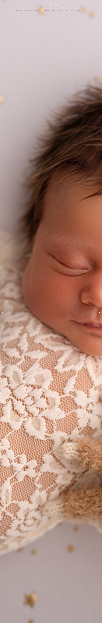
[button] (2, 311)
